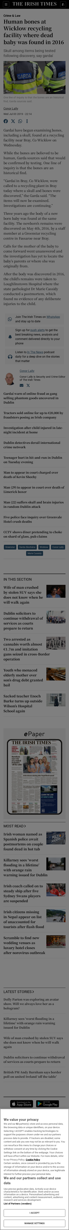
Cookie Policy (33, 1159)
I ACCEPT (35, 1213)
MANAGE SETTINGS (34, 1223)
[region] (34, 1169)
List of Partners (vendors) (18, 1203)
